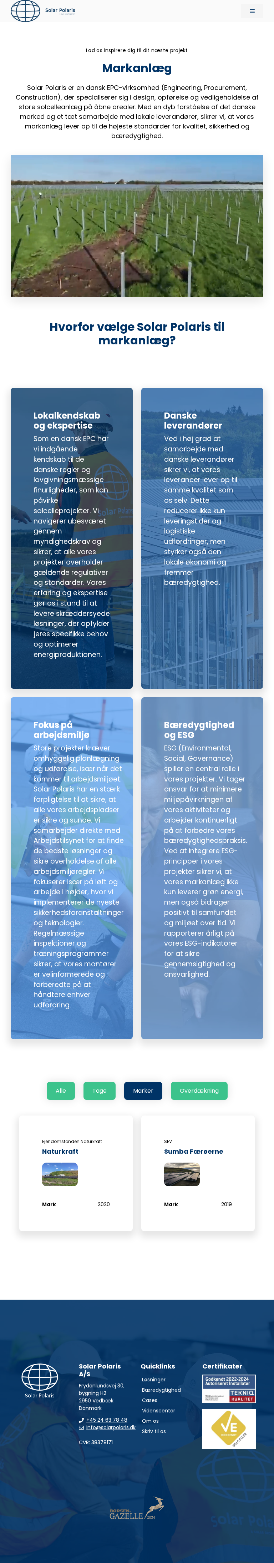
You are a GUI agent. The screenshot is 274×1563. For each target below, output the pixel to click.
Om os (150, 1421)
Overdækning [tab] (199, 1091)
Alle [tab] (61, 1091)
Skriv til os (154, 1431)
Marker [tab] (143, 1091)
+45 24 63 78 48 (106, 1419)
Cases (149, 1400)
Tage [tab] (99, 1091)
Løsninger (154, 1379)
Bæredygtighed (161, 1389)
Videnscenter (158, 1410)
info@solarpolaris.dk (111, 1427)
